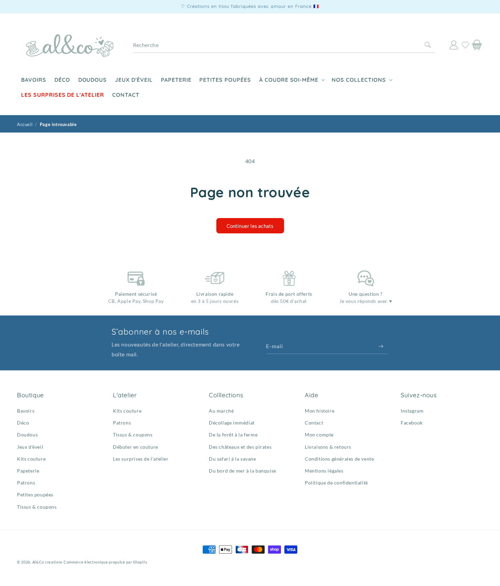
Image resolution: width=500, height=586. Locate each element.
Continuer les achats (250, 226)
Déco (23, 423)
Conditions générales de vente (339, 459)
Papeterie (28, 471)
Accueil (24, 124)
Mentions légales (324, 471)
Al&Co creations (47, 562)
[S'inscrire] (380, 346)
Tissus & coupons (37, 507)
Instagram (412, 411)
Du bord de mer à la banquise (242, 471)
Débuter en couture (135, 447)
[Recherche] (427, 44)
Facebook (412, 423)
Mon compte (319, 434)
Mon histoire (319, 411)
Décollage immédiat (232, 423)
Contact (314, 423)
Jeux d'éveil (30, 447)
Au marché (221, 411)
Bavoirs (25, 411)
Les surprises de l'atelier (141, 459)
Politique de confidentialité (336, 482)
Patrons (26, 482)
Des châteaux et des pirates (240, 447)
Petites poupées (35, 494)
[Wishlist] (465, 44)
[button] (291, 80)
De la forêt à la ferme (233, 434)
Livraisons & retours (328, 447)
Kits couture (31, 459)
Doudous (27, 434)
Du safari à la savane (232, 459)
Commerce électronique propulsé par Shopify (105, 562)
